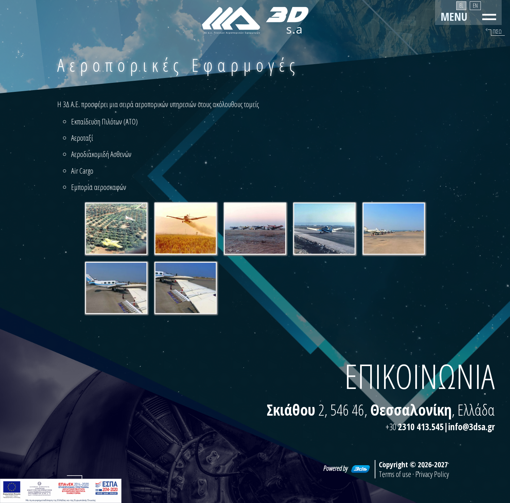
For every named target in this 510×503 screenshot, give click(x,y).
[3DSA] (255, 20)
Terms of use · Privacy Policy (414, 474)
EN (475, 5)
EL (461, 5)
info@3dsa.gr (471, 426)
